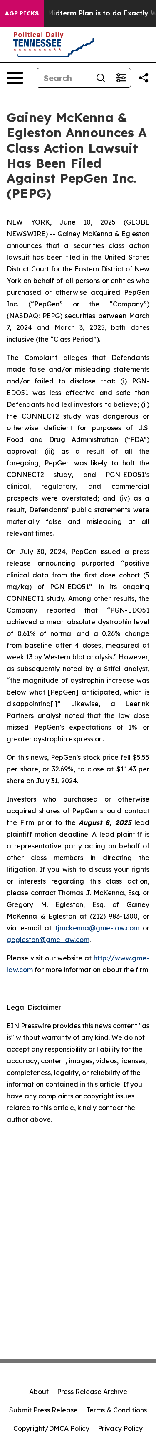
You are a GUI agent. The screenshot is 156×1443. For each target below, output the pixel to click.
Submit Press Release (43, 1410)
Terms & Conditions (116, 1410)
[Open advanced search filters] (121, 77)
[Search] (101, 77)
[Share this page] (143, 77)
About (39, 1391)
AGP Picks (22, 13)
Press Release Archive (92, 1391)
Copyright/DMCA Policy (51, 1428)
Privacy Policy (120, 1428)
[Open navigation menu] (15, 77)
